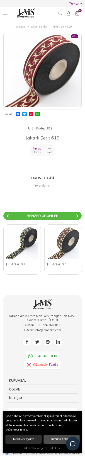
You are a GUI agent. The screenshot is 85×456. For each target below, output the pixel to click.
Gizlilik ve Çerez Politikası (44, 448)
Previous (8, 216)
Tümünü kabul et (61, 439)
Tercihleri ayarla (23, 439)
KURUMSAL (17, 380)
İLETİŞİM (15, 398)
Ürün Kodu (36, 128)
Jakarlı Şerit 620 (56, 264)
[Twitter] (24, 114)
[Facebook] (18, 114)
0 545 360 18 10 (45, 356)
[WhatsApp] (37, 114)
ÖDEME (14, 389)
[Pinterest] (31, 114)
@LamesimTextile (45, 364)
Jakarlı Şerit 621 (15, 264)
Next (77, 216)
